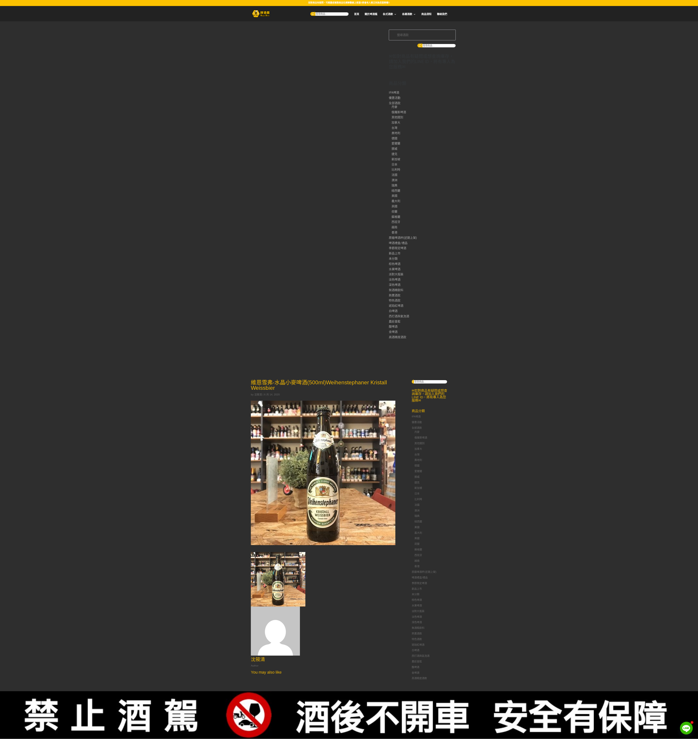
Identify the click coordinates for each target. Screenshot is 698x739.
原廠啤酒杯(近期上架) (403, 237)
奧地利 (396, 133)
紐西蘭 (396, 190)
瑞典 (394, 185)
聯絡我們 (442, 14)
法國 (394, 175)
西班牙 (396, 222)
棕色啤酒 (394, 264)
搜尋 (312, 14)
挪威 (394, 148)
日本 (394, 164)
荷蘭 (394, 211)
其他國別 (397, 117)
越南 (394, 227)
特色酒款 (394, 300)
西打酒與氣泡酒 (399, 316)
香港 (394, 232)
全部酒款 (394, 103)
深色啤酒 (394, 285)
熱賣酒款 (394, 295)
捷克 (394, 154)
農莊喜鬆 (394, 321)
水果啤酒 (394, 269)
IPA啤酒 (394, 92)
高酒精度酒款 (397, 337)
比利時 (396, 169)
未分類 (393, 258)
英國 (394, 206)
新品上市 (394, 253)
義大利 (396, 201)
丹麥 (394, 107)
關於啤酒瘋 (371, 14)
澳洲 (394, 180)
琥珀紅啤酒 (396, 305)
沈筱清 (258, 394)
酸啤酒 (393, 326)
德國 (394, 138)
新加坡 (396, 159)
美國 (394, 196)
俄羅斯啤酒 (399, 112)
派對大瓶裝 (396, 274)
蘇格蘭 (396, 217)
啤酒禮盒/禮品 (398, 243)
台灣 (394, 128)
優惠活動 (394, 98)
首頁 (356, 14)
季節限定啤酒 (397, 248)
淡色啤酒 (394, 279)
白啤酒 (393, 311)
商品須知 (426, 14)
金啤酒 (393, 332)
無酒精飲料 (396, 290)
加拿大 (396, 122)
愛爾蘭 (396, 143)
